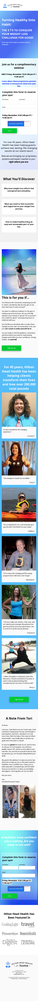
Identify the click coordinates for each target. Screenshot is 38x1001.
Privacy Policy (14, 978)
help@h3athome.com (19, 974)
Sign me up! (11, 348)
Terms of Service (23, 978)
